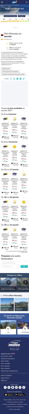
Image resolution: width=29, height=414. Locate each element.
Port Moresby (16, 5)
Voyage (1, 5)
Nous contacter (5, 368)
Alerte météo (5, 361)
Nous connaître (5, 363)
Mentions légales (8, 399)
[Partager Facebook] (11, 79)
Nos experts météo (6, 356)
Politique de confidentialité (9, 404)
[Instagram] (16, 387)
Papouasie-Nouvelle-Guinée (8, 5)
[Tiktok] (23, 387)
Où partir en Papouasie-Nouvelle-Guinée (13, 74)
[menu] (2, 2)
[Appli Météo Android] (20, 394)
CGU (14, 399)
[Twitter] (8, 387)
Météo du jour (6, 68)
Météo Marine (5, 378)
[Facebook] (5, 387)
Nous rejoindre (5, 366)
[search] (27, 2)
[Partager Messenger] (17, 79)
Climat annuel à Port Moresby (10, 71)
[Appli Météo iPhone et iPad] (9, 394)
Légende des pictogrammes (9, 371)
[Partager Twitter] (14, 79)
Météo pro (4, 380)
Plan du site (22, 399)
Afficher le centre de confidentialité (15, 406)
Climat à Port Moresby (10, 16)
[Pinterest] (20, 387)
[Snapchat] (12, 387)
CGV (17, 399)
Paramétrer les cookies (22, 404)
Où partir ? (21, 16)
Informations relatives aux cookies (15, 402)
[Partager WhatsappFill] (20, 79)
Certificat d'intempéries (8, 359)
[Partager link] (24, 79)
